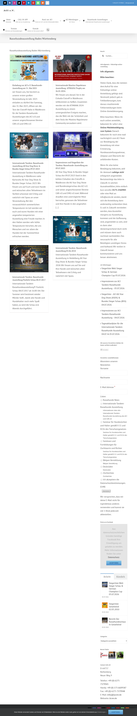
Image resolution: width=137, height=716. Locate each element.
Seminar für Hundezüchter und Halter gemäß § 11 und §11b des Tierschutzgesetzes (113, 430)
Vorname (104, 368)
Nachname (105, 377)
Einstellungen (101, 712)
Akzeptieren (113, 563)
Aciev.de (113, 698)
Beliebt (107, 576)
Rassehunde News (110, 400)
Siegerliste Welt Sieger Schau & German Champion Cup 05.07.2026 (113, 272)
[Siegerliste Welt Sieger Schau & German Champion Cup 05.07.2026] (105, 583)
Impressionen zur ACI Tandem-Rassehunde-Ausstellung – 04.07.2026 (113, 314)
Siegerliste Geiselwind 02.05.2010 (114, 606)
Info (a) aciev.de (129, 3)
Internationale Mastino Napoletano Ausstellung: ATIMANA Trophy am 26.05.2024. (71, 88)
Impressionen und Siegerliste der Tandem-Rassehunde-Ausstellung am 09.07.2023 (72, 165)
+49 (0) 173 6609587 (116, 687)
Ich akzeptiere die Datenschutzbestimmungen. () (112, 483)
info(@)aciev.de (114, 694)
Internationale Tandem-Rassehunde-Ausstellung (113, 411)
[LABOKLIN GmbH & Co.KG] (104, 655)
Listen (103, 396)
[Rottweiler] (112, 655)
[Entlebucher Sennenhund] (120, 655)
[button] (47, 29)
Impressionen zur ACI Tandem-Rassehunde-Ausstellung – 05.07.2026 (113, 285)
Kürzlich (120, 576)
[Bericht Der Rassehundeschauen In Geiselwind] (105, 619)
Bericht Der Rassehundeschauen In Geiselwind (117, 622)
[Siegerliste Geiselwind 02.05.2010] (105, 604)
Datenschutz (113, 557)
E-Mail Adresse (107, 387)
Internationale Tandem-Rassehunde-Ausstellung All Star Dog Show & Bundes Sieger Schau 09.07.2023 (28, 166)
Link (103, 486)
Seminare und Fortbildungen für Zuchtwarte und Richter (113, 449)
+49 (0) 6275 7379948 (114, 691)
